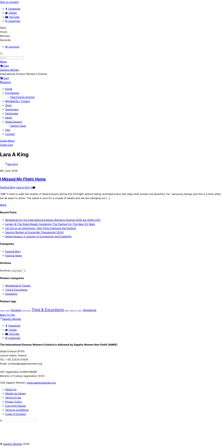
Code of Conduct (15, 414)
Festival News (13, 255)
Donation (16, 310)
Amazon (2, 310)
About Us (10, 389)
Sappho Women (12, 443)
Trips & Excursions (16, 289)
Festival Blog (7, 187)
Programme (12, 93)
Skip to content (9, 2)
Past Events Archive (22, 97)
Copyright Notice (15, 405)
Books (8, 310)
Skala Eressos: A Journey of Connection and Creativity (38, 236)
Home (8, 88)
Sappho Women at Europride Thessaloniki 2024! (34, 232)
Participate (11, 113)
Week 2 (80, 310)
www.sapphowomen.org (41, 382)
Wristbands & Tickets (18, 285)
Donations (11, 293)
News (8, 117)
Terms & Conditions (17, 409)
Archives (5, 270)
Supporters (12, 109)
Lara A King (23, 187)
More (3, 204)
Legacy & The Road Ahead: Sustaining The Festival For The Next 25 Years (50, 224)
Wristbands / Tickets (17, 101)
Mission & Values (15, 393)
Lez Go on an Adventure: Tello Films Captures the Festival (40, 228)
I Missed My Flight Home (23, 179)
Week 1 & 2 (73, 310)
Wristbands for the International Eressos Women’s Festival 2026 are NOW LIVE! (53, 220)
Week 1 (67, 310)
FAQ (7, 130)
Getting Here (18, 125)
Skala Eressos (13, 121)
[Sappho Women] (10, 319)
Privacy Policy (13, 401)
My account (12, 46)
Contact (10, 134)
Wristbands (89, 310)
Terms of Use (13, 397)
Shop (8, 105)
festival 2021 (26, 310)
